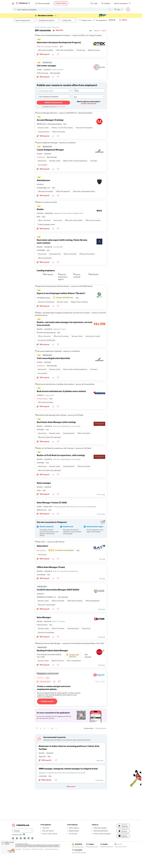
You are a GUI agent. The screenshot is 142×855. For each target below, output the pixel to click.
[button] (123, 826)
